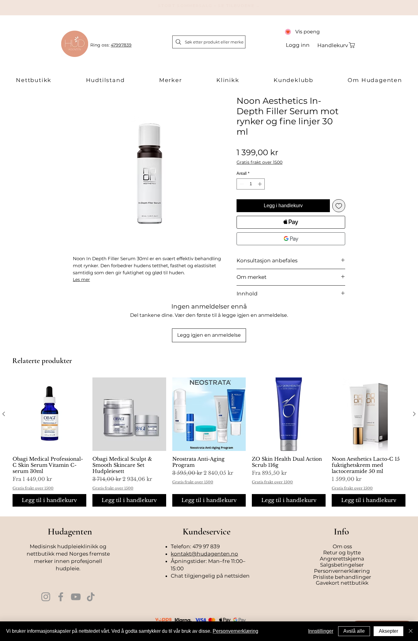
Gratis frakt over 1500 (259, 162)
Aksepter (388, 631)
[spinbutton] (251, 184)
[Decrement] (241, 184)
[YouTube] (76, 597)
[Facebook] (61, 597)
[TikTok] (91, 597)
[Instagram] (46, 597)
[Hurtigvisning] (49, 414)
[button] (33, 80)
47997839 (121, 45)
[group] (209, 442)
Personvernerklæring (235, 631)
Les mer (81, 279)
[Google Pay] (291, 238)
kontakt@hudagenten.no (204, 554)
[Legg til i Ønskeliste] (338, 205)
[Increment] (260, 184)
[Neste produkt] (414, 414)
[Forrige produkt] (3, 414)
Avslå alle (354, 631)
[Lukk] (410, 631)
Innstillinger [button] (320, 631)
